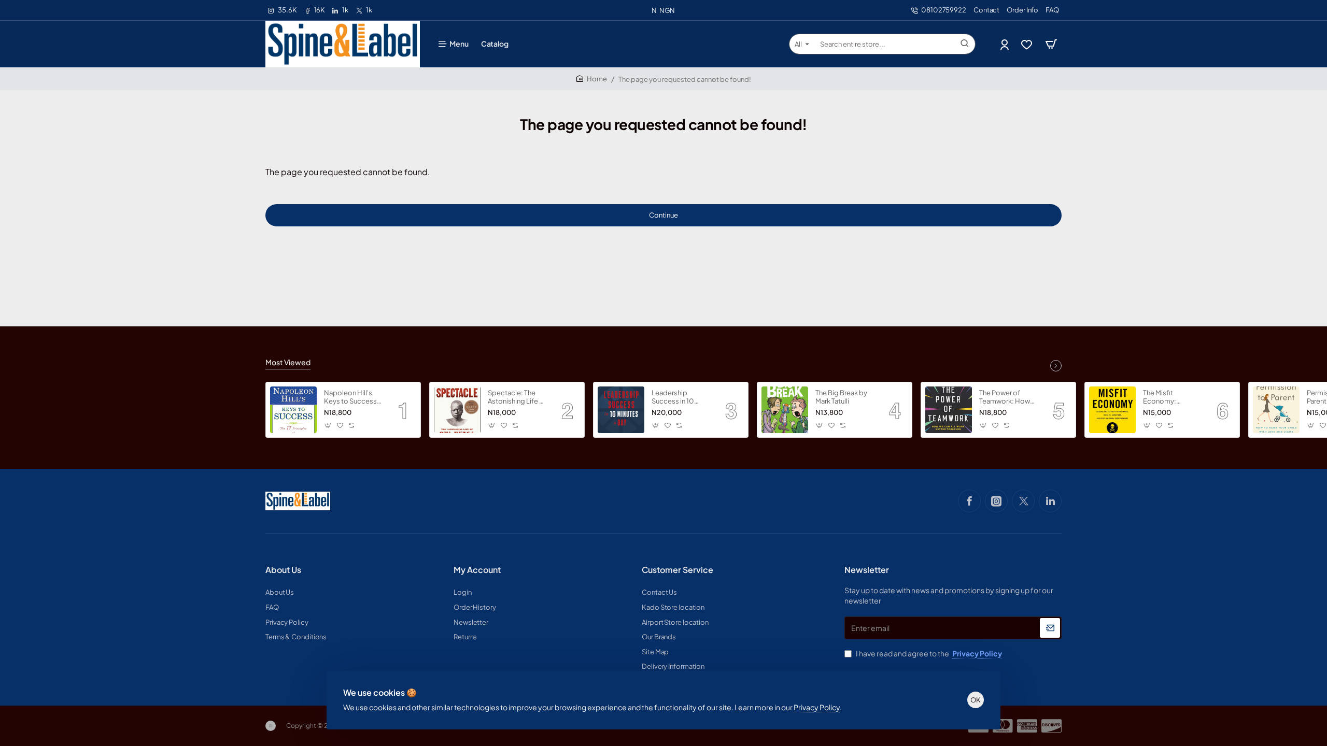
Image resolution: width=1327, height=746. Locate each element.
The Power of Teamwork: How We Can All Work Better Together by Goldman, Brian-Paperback (1005, 398)
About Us (283, 570)
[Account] (1005, 44)
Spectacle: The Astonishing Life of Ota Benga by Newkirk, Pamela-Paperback (517, 398)
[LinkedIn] (1050, 501)
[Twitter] (1023, 501)
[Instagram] (996, 501)
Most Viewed (287, 362)
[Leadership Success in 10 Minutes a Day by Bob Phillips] (621, 409)
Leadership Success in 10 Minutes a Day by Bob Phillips (678, 398)
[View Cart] (1051, 44)
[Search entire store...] (964, 44)
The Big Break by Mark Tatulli (841, 397)
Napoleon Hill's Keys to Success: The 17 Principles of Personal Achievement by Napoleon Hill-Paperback (353, 398)
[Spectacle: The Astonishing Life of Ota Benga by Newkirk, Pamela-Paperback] (457, 409)
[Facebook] (969, 501)
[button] (328, 425)
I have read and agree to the (928, 653)
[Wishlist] (1028, 44)
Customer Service (677, 570)
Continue (663, 215)
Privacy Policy (817, 707)
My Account (477, 570)
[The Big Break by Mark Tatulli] (784, 409)
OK (975, 700)
